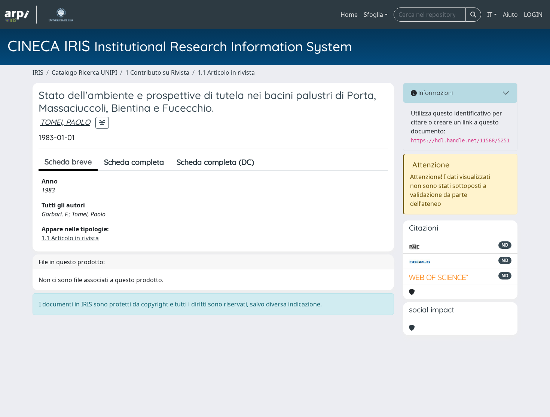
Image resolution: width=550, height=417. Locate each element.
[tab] (266, 162)
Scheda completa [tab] (134, 162)
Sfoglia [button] (373, 14)
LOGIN (533, 14)
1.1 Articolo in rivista (226, 72)
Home (349, 14)
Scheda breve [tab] (68, 161)
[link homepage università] (61, 15)
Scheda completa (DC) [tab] (215, 162)
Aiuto (510, 14)
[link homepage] (20, 15)
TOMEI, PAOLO (65, 122)
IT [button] (489, 14)
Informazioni (435, 92)
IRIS (38, 72)
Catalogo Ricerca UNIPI (84, 72)
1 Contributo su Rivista (157, 72)
